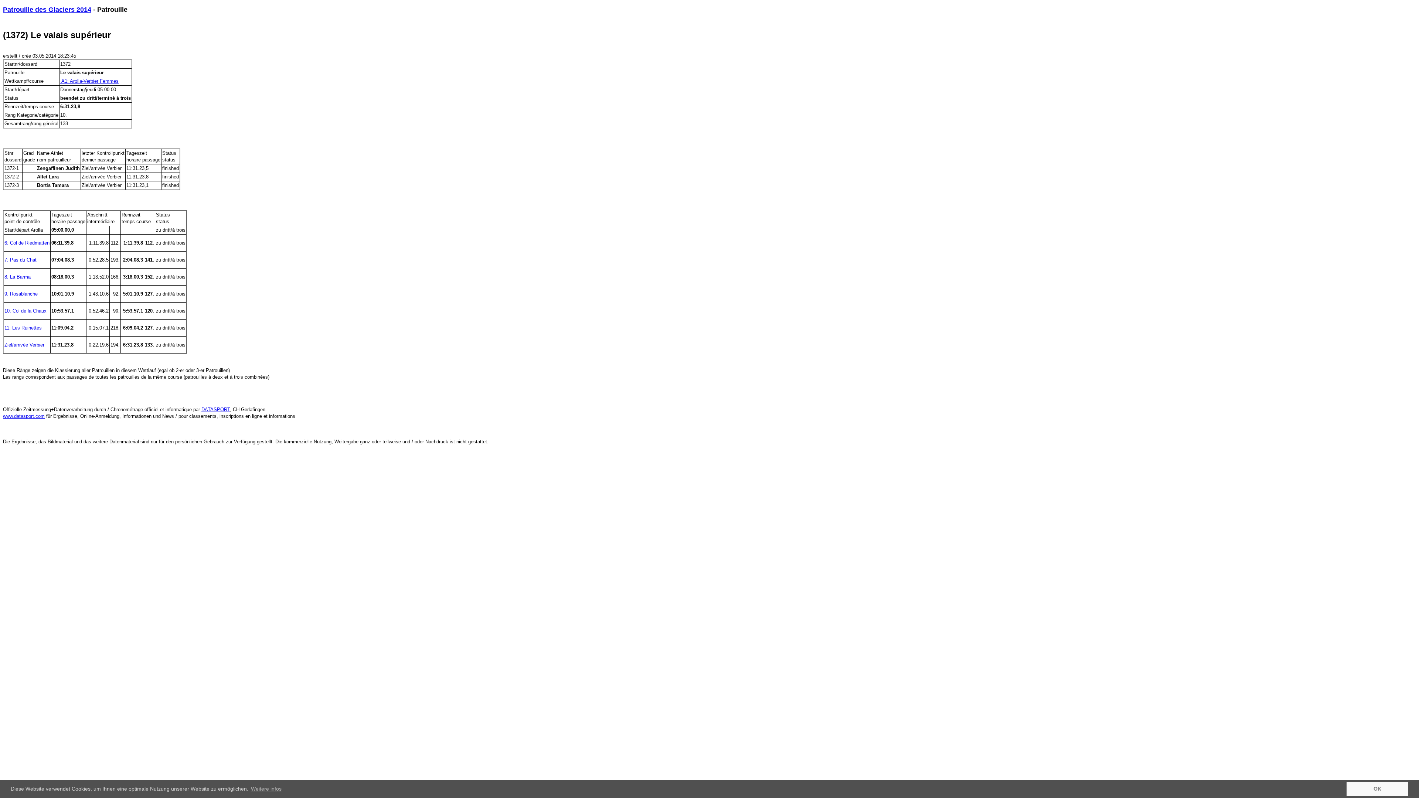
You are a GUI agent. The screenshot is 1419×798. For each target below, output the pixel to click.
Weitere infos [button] (266, 789)
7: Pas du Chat (20, 260)
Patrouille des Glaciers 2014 (47, 9)
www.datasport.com (24, 416)
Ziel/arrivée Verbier (24, 345)
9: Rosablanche (21, 294)
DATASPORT (215, 409)
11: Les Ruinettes (23, 328)
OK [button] (1377, 789)
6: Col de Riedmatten (27, 243)
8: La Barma (17, 277)
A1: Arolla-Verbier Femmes (89, 81)
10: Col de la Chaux (25, 311)
